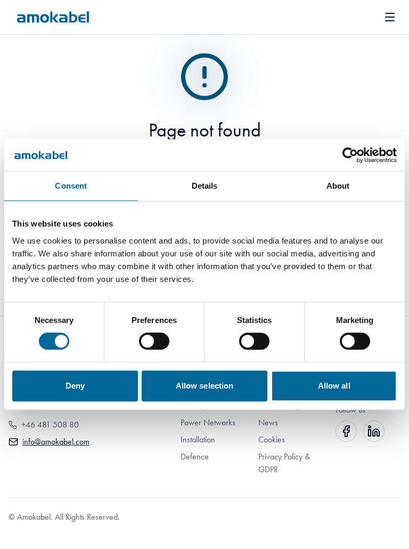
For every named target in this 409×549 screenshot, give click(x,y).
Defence (195, 456)
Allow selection (205, 385)
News (268, 422)
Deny (75, 385)
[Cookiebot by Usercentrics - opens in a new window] (350, 155)
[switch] (154, 341)
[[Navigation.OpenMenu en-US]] (389, 17)
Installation (198, 439)
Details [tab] (205, 185)
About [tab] (338, 185)
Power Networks (208, 422)
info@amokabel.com (55, 442)
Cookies (271, 439)
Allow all (334, 385)
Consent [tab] (71, 185)
